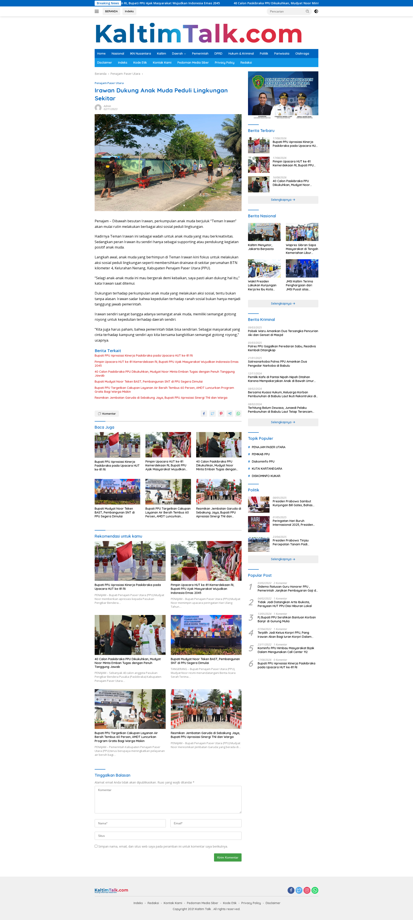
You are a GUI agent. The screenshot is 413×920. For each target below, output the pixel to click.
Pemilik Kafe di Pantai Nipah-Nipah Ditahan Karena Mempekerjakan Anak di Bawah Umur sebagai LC (281, 379)
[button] (307, 11)
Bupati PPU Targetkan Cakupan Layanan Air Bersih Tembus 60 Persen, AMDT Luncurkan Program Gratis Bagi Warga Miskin (164, 390)
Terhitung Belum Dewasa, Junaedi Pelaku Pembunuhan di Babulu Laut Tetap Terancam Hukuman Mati (280, 410)
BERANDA (111, 11)
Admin (107, 106)
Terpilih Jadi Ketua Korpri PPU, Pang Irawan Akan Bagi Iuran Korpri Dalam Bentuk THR (284, 635)
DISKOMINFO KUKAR (266, 476)
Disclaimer (104, 62)
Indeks (129, 11)
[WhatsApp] (314, 890)
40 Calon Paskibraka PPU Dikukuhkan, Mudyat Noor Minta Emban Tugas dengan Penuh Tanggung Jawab (264, 3)
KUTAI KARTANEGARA (267, 469)
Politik (264, 53)
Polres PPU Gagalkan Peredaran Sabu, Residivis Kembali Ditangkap (282, 348)
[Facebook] (291, 890)
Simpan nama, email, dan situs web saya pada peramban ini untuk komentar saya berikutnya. (163, 846)
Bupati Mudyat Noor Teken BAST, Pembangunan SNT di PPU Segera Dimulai (149, 381)
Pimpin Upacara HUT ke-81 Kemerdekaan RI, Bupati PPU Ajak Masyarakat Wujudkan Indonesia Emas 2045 (167, 364)
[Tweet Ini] (212, 413)
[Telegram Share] (230, 413)
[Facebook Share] (204, 413)
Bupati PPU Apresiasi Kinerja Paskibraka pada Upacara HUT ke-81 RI (144, 355)
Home (101, 53)
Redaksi (246, 62)
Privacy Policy (224, 62)
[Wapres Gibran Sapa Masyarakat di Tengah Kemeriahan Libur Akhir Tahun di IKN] (302, 232)
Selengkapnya (281, 200)
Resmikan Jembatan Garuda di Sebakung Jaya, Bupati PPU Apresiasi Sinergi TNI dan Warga (161, 398)
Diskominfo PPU (263, 461)
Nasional (118, 53)
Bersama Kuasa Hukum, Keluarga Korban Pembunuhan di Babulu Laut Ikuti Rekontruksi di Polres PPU (282, 394)
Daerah (177, 53)
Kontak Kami (162, 62)
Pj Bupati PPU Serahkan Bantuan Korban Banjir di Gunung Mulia (287, 619)
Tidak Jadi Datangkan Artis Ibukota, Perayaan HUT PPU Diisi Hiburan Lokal (285, 604)
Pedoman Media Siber (193, 62)
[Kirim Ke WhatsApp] (238, 413)
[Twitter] (299, 890)
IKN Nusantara (140, 53)
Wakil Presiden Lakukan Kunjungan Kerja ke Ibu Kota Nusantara (262, 285)
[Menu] (97, 11)
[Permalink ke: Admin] (98, 107)
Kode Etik (140, 62)
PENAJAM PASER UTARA (268, 447)
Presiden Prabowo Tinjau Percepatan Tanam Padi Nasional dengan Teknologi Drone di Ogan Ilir (292, 542)
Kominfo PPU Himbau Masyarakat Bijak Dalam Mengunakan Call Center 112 (286, 650)
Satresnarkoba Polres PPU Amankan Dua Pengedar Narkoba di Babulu (277, 364)
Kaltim (161, 53)
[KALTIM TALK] (200, 32)
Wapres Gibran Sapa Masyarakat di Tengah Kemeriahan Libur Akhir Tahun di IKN (302, 249)
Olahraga (302, 53)
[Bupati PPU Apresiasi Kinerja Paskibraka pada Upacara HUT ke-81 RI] (117, 445)
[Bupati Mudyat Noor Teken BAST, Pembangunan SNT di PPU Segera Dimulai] (117, 491)
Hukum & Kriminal (241, 53)
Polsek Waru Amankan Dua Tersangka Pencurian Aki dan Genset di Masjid (283, 333)
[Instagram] (307, 890)
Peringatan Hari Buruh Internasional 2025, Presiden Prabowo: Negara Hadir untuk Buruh (294, 523)
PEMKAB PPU (261, 454)
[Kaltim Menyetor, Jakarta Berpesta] (264, 232)
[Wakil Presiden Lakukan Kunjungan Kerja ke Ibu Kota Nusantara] (264, 268)
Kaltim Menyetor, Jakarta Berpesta (261, 247)
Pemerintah (200, 53)
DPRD (218, 53)
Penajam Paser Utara (109, 83)
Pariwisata (281, 53)
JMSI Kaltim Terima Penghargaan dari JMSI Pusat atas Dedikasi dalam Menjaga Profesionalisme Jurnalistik (299, 285)
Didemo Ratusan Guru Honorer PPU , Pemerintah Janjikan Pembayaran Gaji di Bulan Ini (287, 589)
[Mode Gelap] (316, 11)
